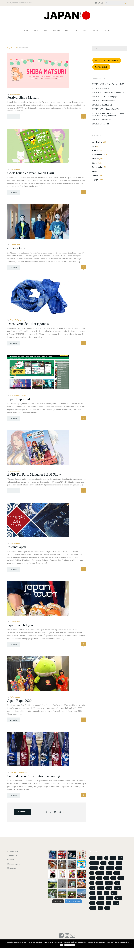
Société (95, 175)
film (92, 873)
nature (92, 893)
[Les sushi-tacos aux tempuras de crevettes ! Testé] (52, 864)
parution (114, 893)
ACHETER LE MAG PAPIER (106, 60)
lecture (121, 878)
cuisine (103, 863)
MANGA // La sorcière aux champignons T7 (109, 92)
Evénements (15, 94)
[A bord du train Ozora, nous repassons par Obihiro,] (81, 893)
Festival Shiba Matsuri (23, 97)
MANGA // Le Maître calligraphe (105, 97)
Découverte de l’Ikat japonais (28, 324)
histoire (117, 873)
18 (55, 812)
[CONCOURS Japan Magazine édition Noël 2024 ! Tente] (81, 855)
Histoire (95, 159)
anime (99, 858)
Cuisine (13, 772)
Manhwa (101, 888)
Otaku (23, 395)
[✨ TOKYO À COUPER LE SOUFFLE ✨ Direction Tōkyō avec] (52, 855)
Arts (11, 320)
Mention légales (13, 864)
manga (92, 888)
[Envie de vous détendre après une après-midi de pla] (62, 874)
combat (113, 858)
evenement (94, 868)
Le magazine (97, 167)
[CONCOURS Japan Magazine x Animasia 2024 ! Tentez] (81, 864)
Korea (94, 163)
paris (107, 893)
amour (92, 858)
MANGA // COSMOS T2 (102, 105)
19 (60, 812)
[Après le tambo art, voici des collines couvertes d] (62, 893)
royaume (118, 898)
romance (109, 898)
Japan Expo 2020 (19, 701)
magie (117, 883)
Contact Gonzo (17, 248)
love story (99, 883)
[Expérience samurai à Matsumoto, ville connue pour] (62, 864)
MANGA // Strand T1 (100, 124)
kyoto (113, 878)
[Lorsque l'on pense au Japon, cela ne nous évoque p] (52, 893)
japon (99, 878)
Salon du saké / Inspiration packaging (33, 776)
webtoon (93, 908)
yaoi (100, 908)
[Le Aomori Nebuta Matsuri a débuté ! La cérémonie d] (81, 874)
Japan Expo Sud (18, 399)
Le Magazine (12, 851)
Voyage (95, 180)
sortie (92, 903)
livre (92, 883)
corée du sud (94, 863)
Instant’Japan (16, 547)
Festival (119, 868)
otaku (99, 893)
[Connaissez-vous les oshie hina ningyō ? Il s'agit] (72, 864)
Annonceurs (12, 855)
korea (106, 878)
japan (92, 878)
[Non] (131, 944)
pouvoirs (93, 898)
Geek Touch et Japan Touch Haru (30, 173)
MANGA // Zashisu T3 (101, 88)
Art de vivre (97, 142)
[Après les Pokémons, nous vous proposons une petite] (62, 883)
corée (120, 858)
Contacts (10, 860)
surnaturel (100, 903)
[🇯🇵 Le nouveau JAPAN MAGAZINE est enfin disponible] (62, 855)
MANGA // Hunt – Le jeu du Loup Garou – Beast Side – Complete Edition (109, 114)
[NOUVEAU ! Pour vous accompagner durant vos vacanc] (72, 874)
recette (101, 898)
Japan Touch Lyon (20, 625)
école (107, 908)
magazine (109, 883)
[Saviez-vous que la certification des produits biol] (52, 883)
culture (111, 863)
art (106, 858)
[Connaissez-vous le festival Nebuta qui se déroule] (81, 883)
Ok (61, 945)
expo (102, 868)
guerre (109, 873)
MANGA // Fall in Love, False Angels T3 (108, 84)
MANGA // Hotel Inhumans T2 (104, 101)
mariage (109, 888)
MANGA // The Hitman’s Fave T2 (105, 109)
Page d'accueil (12, 48)
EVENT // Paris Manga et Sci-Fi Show (34, 474)
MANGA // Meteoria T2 (101, 120)
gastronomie (100, 873)
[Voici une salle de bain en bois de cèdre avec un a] (72, 883)
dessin (119, 863)
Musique (118, 888)
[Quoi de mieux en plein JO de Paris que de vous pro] (52, 874)
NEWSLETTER (101, 67)
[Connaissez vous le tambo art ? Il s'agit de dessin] (72, 893)
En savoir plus (69, 945)
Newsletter (11, 868)
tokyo (108, 903)
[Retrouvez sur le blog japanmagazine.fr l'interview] (72, 855)
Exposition (110, 868)
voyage (116, 903)
